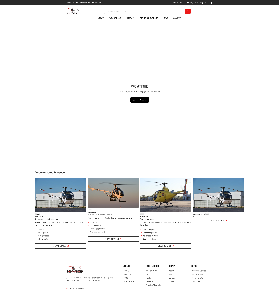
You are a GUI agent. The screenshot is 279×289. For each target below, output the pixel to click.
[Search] (188, 11)
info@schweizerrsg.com (198, 3)
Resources (195, 281)
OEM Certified (129, 281)
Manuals (149, 281)
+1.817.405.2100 (178, 3)
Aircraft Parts (151, 271)
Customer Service (198, 271)
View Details (59, 246)
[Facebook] (211, 2)
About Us (172, 271)
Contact (172, 281)
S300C (126, 271)
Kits (147, 274)
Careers (172, 278)
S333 (125, 278)
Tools (148, 278)
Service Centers (197, 278)
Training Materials (153, 285)
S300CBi (127, 274)
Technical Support (198, 274)
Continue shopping (139, 100)
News (171, 274)
